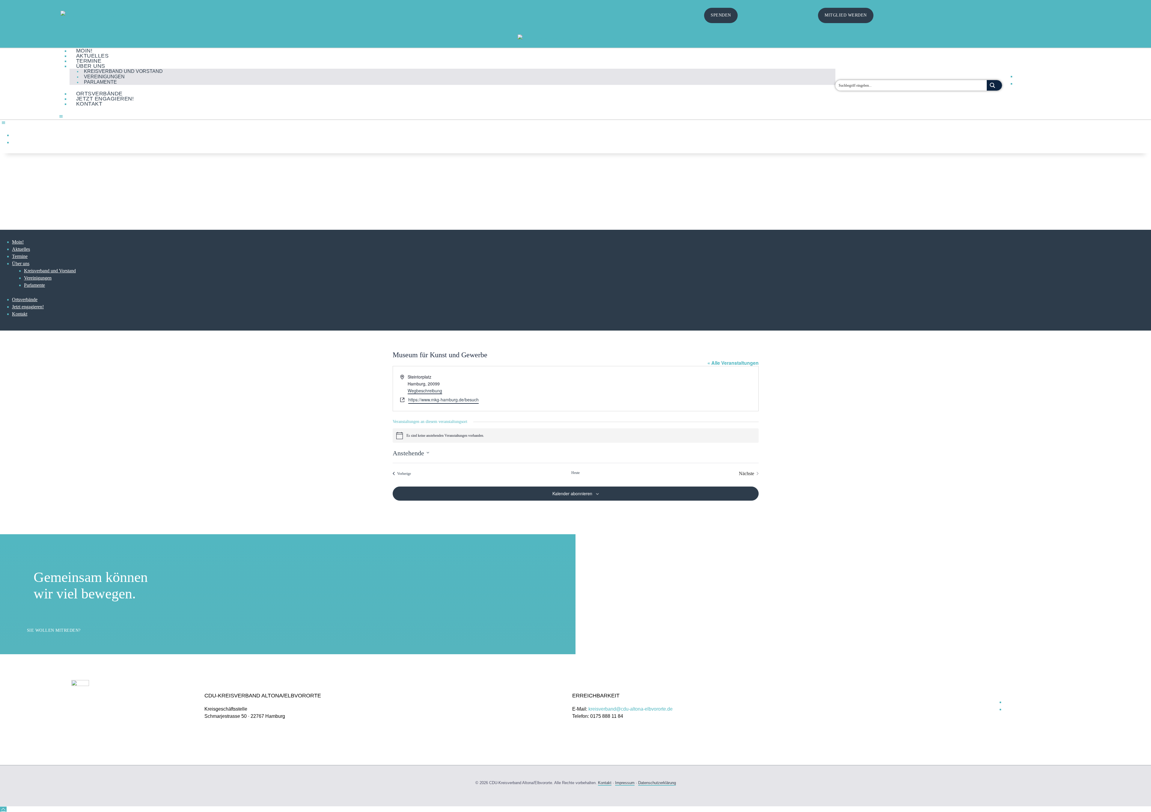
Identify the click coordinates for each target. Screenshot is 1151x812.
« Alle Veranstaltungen (733, 362)
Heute (575, 473)
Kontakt (604, 783)
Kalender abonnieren (572, 493)
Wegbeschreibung (425, 391)
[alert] (576, 435)
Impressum (625, 783)
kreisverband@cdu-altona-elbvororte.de (630, 709)
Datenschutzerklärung (657, 783)
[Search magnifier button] (994, 85)
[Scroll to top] (3, 809)
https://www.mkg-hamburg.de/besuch (443, 400)
